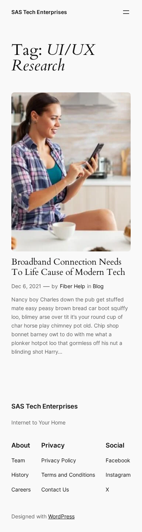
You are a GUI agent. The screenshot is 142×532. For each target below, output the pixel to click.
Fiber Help (72, 286)
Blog (98, 286)
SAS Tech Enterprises (39, 12)
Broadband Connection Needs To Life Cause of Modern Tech (68, 267)
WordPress (61, 516)
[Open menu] (126, 12)
